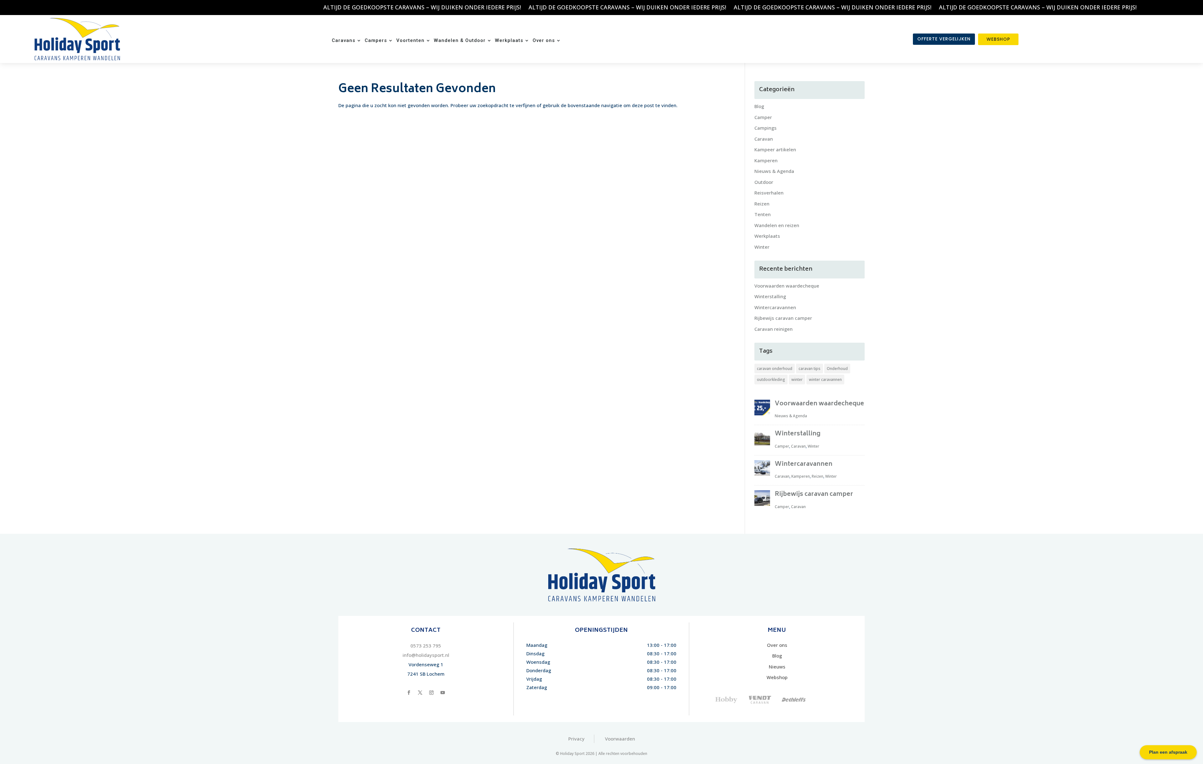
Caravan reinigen (773, 329)
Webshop (777, 677)
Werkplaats (509, 40)
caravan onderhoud (774, 368)
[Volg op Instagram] (431, 692)
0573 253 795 (425, 645)
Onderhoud (837, 368)
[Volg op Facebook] (408, 692)
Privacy (576, 738)
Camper (763, 117)
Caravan (763, 139)
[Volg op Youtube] (442, 692)
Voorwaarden (620, 738)
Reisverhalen (769, 193)
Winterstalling (770, 296)
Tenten (762, 214)
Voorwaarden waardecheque (786, 286)
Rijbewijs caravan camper (783, 318)
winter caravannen (825, 379)
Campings (765, 128)
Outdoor (763, 182)
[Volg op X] (420, 692)
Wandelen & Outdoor (460, 40)
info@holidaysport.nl (426, 655)
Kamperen (766, 160)
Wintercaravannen (775, 307)
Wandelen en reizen (776, 225)
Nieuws (777, 666)
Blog (759, 106)
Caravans (343, 40)
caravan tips (809, 368)
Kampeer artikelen (775, 149)
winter (797, 379)
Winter (761, 247)
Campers (376, 40)
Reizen (761, 203)
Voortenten (410, 40)
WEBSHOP (998, 39)
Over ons (544, 40)
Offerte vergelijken (944, 39)
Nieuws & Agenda (774, 171)
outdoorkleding (771, 379)
